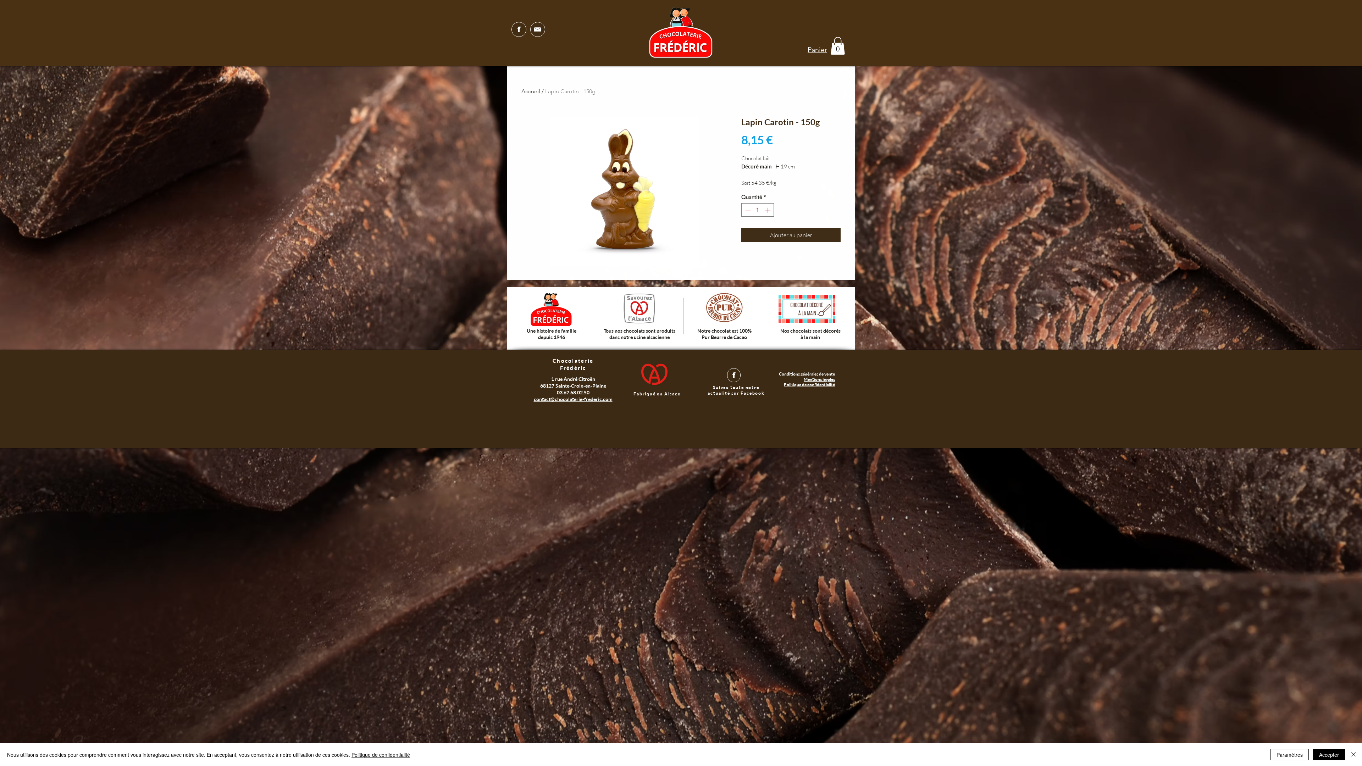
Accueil (530, 91)
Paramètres (1290, 754)
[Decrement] (747, 210)
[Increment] (768, 210)
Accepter (1329, 754)
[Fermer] (1353, 754)
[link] (837, 46)
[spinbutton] (758, 210)
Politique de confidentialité (380, 754)
